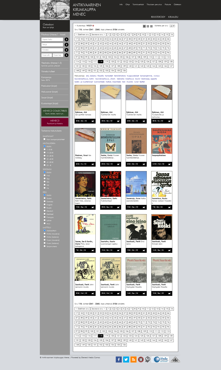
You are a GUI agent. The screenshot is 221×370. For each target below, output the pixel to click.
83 (105, 53)
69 (134, 48)
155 (118, 71)
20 (91, 39)
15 (167, 35)
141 (135, 66)
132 (83, 66)
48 (130, 44)
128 (159, 62)
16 (172, 35)
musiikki (130, 82)
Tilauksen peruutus (154, 5)
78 (81, 53)
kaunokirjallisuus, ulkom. (105, 79)
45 (115, 44)
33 (154, 39)
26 (120, 39)
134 (94, 66)
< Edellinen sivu (82, 35)
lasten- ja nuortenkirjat (84, 82)
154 (112, 71)
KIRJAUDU (173, 17)
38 (81, 44)
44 (110, 44)
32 (149, 39)
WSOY (89, 26)
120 (112, 62)
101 (97, 57)
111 (156, 57)
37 (77, 44)
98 (81, 57)
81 (96, 53)
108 (138, 57)
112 (162, 57)
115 (83, 62)
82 (101, 53)
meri (123, 82)
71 (144, 48)
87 (125, 53)
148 (77, 71)
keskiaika (120, 79)
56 (168, 44)
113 (167, 57)
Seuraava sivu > (98, 35)
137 (112, 66)
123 (130, 62)
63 (105, 48)
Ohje (128, 5)
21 (96, 39)
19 (86, 39)
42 (101, 44)
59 (86, 48)
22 (101, 39)
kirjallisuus (130, 79)
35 (163, 39)
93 (154, 53)
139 (124, 66)
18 (81, 39)
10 (143, 35)
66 (120, 48)
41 (96, 44)
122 (124, 62)
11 (148, 35)
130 (171, 62)
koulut (137, 79)
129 (165, 62)
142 (141, 66)
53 (154, 44)
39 (86, 44)
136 (106, 66)
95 (163, 53)
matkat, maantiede (113, 82)
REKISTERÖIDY (158, 17)
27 (125, 39)
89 (134, 53)
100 (91, 57)
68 (130, 48)
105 (121, 57)
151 (94, 71)
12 (152, 35)
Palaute (168, 5)
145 (159, 66)
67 (125, 48)
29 (134, 39)
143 (147, 66)
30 (139, 39)
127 (153, 62)
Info (121, 5)
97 (77, 57)
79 (86, 53)
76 (168, 48)
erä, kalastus (91, 76)
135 (100, 66)
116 (89, 62)
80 (91, 53)
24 (110, 39)
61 (96, 48)
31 (144, 39)
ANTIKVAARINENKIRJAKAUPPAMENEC (87, 10)
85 (115, 53)
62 (101, 48)
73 (154, 48)
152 (100, 71)
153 (106, 71)
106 (126, 57)
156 (124, 71)
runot (136, 82)
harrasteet (109, 76)
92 (149, 53)
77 (77, 53)
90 (139, 53)
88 (130, 53)
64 (110, 48)
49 (134, 44)
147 (171, 66)
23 (105, 39)
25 (115, 39)
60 (91, 48)
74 (158, 48)
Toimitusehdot (138, 5)
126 (147, 62)
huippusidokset (133, 76)
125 (141, 62)
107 (132, 57)
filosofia (101, 76)
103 (109, 57)
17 (77, 39)
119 (106, 62)
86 (120, 53)
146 (165, 66)
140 (130, 66)
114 (77, 62)
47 (125, 44)
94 (158, 53)
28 (130, 39)
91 (144, 53)
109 (144, 57)
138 (118, 66)
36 (168, 39)
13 (157, 35)
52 (149, 44)
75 (163, 48)
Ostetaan (177, 5)
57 (77, 48)
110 (150, 57)
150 (89, 71)
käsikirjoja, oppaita (149, 79)
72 (149, 48)
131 (77, 66)
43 (105, 44)
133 (89, 66)
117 (94, 62)
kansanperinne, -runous (150, 76)
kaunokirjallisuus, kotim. (84, 79)
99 (86, 57)
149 (83, 71)
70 (139, 48)
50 (139, 44)
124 (135, 62)
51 (144, 44)
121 (118, 62)
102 (103, 57)
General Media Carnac (90, 358)
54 (158, 44)
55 (163, 44)
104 (115, 57)
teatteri (142, 82)
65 (115, 48)
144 (153, 66)
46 (120, 44)
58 (81, 48)
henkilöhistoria (120, 76)
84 (110, 53)
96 (168, 53)
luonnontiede (99, 82)
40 (91, 44)
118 (100, 62)
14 (162, 35)
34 (158, 39)
